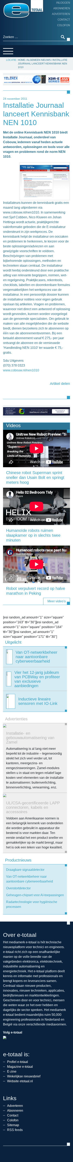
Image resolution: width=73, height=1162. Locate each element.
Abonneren (61, 8)
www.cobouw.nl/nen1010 (21, 370)
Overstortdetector (18, 888)
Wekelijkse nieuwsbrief (23, 1076)
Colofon (63, 25)
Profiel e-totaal (17, 1062)
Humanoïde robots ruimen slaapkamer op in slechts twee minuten (33, 535)
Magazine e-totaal (20, 1066)
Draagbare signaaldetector (25, 869)
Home (21, 60)
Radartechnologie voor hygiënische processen (31, 904)
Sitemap (13, 1125)
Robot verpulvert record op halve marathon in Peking (35, 590)
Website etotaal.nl (20, 1081)
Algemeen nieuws (39, 60)
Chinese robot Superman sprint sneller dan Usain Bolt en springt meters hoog (35, 477)
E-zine (11, 1071)
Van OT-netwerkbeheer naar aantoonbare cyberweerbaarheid (29, 879)
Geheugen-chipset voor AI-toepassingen (35, 895)
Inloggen (63, 2)
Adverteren (61, 14)
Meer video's (56, 601)
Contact (64, 19)
